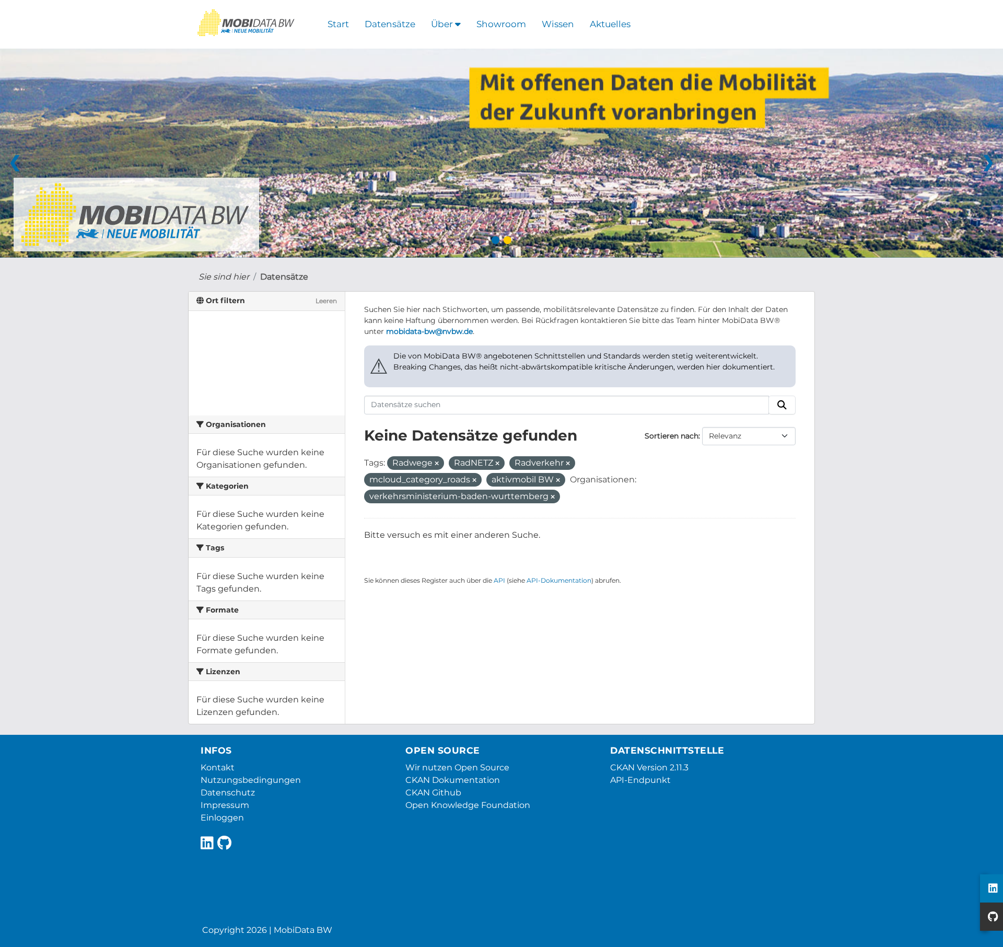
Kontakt (218, 767)
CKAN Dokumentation (452, 780)
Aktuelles (610, 24)
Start (338, 24)
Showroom (501, 24)
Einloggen (222, 818)
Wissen (558, 24)
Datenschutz (228, 793)
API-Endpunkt (640, 780)
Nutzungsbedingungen (251, 780)
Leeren (326, 301)
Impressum (225, 805)
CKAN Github (433, 793)
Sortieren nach (671, 436)
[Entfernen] (437, 463)
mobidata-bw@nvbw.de (429, 331)
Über (443, 24)
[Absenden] (782, 405)
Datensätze (390, 24)
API (499, 580)
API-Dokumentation (559, 580)
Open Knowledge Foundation (467, 805)
